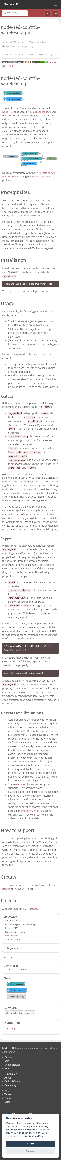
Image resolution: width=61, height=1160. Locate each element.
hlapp (13, 1028)
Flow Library (10, 1074)
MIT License (30, 908)
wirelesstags (38, 176)
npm (6, 1061)
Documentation (12, 1065)
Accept (30, 1143)
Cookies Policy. (37, 1136)
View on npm (11, 935)
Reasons (49, 233)
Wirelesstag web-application (39, 514)
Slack (7, 1102)
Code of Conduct (13, 1081)
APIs (6, 1068)
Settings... (30, 1151)
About (7, 1077)
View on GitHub (13, 939)
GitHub (8, 1057)
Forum (7, 1098)
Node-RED (11, 4)
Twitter (7, 1094)
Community (10, 1085)
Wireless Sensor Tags (39, 111)
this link (41, 846)
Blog (6, 1090)
